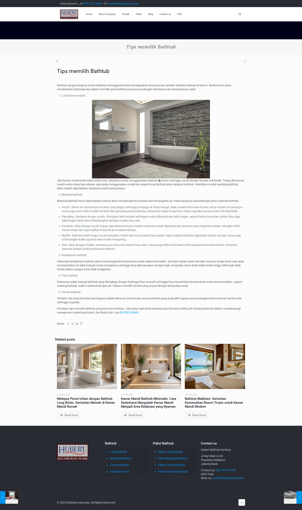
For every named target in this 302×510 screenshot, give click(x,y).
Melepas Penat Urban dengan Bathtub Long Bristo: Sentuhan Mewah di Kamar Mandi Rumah (86, 402)
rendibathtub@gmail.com (123, 3)
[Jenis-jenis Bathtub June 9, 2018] (293, 497)
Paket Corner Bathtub (171, 465)
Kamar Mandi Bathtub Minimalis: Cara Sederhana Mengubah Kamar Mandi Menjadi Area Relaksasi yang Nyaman (148, 402)
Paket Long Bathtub (170, 451)
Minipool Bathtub (120, 458)
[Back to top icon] (241, 502)
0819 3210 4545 (92, 3)
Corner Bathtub (119, 465)
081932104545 (129, 312)
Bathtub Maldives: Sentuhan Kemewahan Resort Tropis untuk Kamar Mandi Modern (214, 402)
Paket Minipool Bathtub (172, 458)
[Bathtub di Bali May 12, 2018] (9, 497)
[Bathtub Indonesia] (69, 14)
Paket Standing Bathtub (173, 471)
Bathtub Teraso (119, 471)
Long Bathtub (118, 451)
